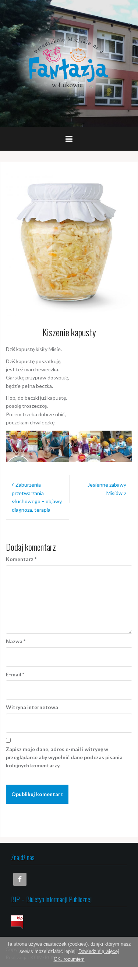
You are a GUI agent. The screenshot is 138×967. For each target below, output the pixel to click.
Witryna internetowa (32, 707)
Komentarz (21, 559)
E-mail (15, 674)
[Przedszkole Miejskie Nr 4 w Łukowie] (69, 63)
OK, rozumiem (69, 959)
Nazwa (15, 641)
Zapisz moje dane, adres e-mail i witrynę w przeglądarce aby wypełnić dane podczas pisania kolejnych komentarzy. (64, 757)
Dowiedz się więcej (98, 951)
